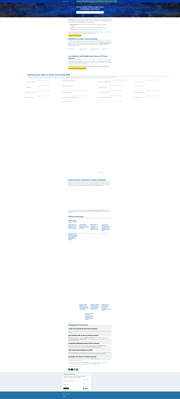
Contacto (110, 1)
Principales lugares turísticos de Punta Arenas (77, 68)
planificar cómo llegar (92, 362)
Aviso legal (64, 396)
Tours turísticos (85, 1)
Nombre (65, 384)
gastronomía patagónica (100, 41)
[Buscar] (102, 12)
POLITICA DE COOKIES (66, 393)
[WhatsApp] (74, 369)
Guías (106, 1)
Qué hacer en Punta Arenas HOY (75, 35)
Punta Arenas (65, 1)
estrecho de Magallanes (78, 184)
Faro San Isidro (107, 62)
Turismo (78, 1)
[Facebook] (69, 369)
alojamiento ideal (82, 363)
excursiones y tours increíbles (104, 32)
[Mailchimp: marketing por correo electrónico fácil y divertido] (85, 389)
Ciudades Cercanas (99, 1)
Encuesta (115, 1)
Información (92, 1)
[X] (72, 369)
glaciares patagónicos (91, 62)
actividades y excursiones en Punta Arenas (93, 29)
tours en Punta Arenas (89, 20)
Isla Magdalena (87, 61)
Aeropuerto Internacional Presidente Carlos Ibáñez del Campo (91, 352)
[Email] (77, 369)
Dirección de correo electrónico (68, 380)
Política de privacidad (66, 394)
